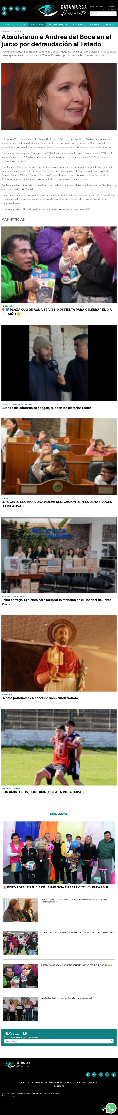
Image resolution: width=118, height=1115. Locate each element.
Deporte (109, 24)
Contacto (59, 1086)
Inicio (7, 24)
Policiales (78, 24)
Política (20, 24)
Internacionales (58, 24)
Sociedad (94, 24)
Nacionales (37, 24)
